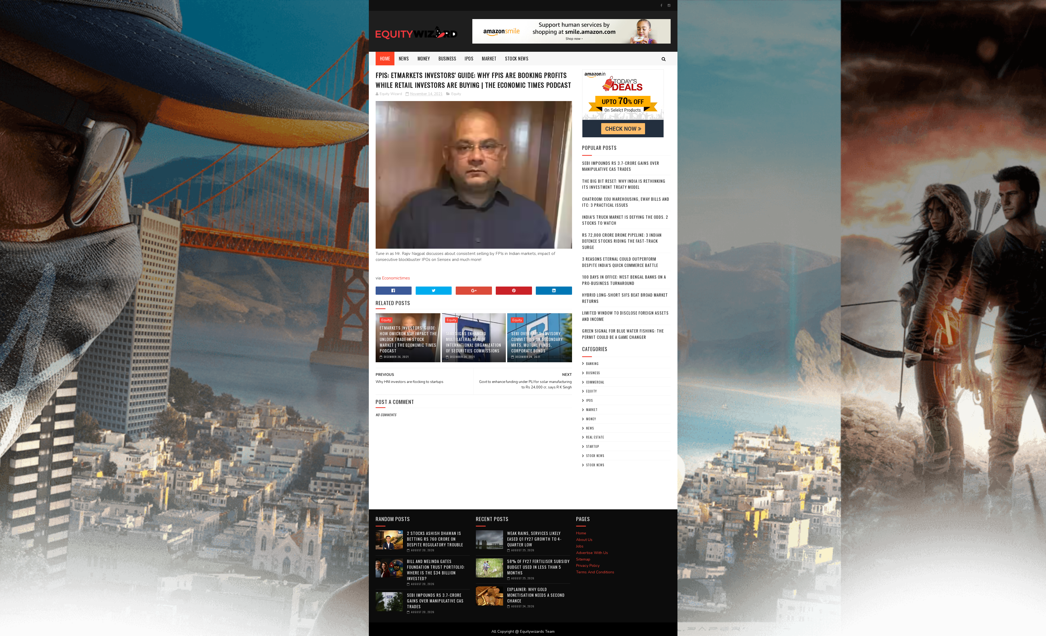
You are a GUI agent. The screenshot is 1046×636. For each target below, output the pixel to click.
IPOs (589, 400)
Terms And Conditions (595, 572)
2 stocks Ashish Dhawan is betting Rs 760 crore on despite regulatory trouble (435, 538)
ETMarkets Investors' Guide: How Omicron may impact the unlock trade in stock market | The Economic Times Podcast (408, 339)
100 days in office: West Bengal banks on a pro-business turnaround (624, 280)
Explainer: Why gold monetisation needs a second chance (536, 595)
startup (592, 446)
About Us (584, 539)
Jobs (579, 546)
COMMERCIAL (595, 382)
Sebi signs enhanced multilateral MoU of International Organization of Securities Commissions (473, 342)
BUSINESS (447, 58)
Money (424, 58)
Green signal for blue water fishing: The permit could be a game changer (623, 334)
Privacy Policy (588, 565)
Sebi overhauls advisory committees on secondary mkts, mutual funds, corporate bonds (537, 342)
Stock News (516, 58)
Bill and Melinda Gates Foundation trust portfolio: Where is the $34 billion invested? (436, 569)
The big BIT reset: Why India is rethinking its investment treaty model (623, 184)
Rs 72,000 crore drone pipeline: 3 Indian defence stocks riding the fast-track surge (622, 241)
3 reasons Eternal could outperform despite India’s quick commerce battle (620, 262)
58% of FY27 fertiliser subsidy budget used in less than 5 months (538, 567)
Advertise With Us (592, 552)
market (489, 58)
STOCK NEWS (595, 465)
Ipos (469, 58)
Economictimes (396, 278)
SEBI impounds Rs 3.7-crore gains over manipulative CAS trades (620, 166)
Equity (456, 94)
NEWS (404, 58)
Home (385, 58)
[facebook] (661, 5)
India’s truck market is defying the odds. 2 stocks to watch (625, 220)
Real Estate (595, 437)
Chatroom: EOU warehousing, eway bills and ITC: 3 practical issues (625, 202)
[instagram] (669, 5)
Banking (592, 363)
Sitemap (583, 559)
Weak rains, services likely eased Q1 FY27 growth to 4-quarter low (534, 538)
